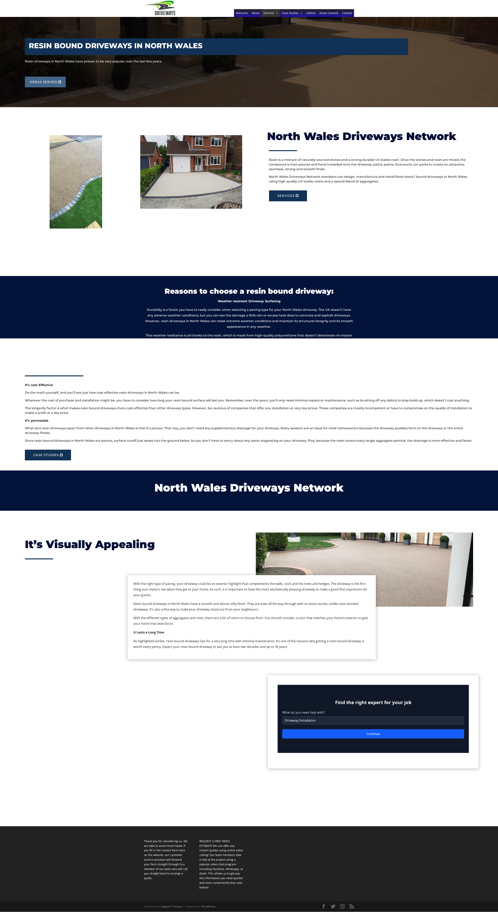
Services (268, 13)
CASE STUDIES (46, 455)
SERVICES (286, 196)
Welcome (242, 13)
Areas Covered (328, 13)
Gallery (311, 13)
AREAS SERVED (43, 82)
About (256, 13)
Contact (347, 13)
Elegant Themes (171, 906)
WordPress (208, 906)
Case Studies (290, 13)
